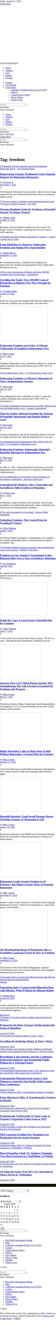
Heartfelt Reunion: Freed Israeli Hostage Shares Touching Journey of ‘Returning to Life (26, 818)
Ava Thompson (9, 563)
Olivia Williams (9, 528)
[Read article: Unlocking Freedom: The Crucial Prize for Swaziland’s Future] (28, 513)
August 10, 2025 (7, 294)
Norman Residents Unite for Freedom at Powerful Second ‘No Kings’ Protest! (27, 211)
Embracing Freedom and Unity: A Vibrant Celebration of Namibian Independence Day (24, 347)
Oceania (9, 78)
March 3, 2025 (6, 697)
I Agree (17, 1319)
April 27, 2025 (6, 531)
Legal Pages (10, 87)
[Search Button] (27, 105)
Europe (8, 75)
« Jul (2, 1228)
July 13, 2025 (6, 356)
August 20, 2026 (7, 998)
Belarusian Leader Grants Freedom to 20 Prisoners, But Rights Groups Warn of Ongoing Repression (26, 884)
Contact (8, 82)
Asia (7, 73)
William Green (9, 217)
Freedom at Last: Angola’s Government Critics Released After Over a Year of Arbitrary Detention (28, 557)
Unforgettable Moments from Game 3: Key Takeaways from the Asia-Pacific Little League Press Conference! (26, 1081)
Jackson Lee (8, 182)
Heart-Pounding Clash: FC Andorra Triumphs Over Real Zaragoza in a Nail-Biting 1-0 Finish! (26, 1155)
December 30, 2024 (8, 895)
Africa (8, 68)
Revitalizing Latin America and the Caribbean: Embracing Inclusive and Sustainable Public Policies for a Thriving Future (26, 1059)
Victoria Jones (9, 493)
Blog (7, 1243)
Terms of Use (16, 100)
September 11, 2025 (8, 255)
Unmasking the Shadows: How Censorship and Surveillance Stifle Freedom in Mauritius (26, 486)
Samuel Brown (9, 253)
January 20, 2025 (7, 827)
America (9, 70)
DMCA (14, 92)
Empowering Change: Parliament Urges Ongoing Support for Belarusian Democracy (27, 176)
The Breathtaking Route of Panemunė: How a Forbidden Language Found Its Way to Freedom (27, 951)
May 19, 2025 (6, 460)
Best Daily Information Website (18, 1240)
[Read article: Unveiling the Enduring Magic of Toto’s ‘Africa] (28, 1036)
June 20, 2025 (6, 389)
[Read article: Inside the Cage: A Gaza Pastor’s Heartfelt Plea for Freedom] (28, 599)
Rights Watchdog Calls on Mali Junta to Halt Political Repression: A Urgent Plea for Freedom (26, 753)
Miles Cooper (8, 354)
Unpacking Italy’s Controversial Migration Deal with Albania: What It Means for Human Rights (27, 989)
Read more (4, 1015)
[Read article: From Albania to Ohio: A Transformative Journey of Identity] (28, 1092)
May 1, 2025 (5, 495)
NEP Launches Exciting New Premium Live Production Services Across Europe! (24, 1136)
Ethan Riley (8, 387)
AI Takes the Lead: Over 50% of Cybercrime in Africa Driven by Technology (26, 1173)
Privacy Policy (17, 97)
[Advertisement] (28, 33)
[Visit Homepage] (5, 4)
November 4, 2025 (8, 185)
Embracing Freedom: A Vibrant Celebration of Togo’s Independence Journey (26, 380)
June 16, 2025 (6, 427)
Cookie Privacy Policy (20, 95)
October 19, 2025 (7, 220)
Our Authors (10, 85)
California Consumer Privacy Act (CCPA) (29, 90)
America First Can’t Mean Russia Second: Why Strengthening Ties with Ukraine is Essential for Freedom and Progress (26, 686)
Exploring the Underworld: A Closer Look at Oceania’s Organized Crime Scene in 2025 (25, 1118)
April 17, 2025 (6, 631)
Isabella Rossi (9, 996)
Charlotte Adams (10, 291)
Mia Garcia (7, 425)
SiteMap (9, 1260)
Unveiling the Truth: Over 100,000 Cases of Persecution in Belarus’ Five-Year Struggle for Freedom (25, 282)
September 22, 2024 (8, 960)
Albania (3, 982)
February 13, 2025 (8, 762)
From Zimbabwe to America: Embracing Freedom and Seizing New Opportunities (23, 246)
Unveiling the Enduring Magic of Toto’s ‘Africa (26, 1041)
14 (12, 1216)
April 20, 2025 (6, 566)
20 (10, 1219)
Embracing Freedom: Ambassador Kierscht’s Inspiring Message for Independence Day (25, 451)
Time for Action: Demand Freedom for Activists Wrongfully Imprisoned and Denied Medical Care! (26, 416)
